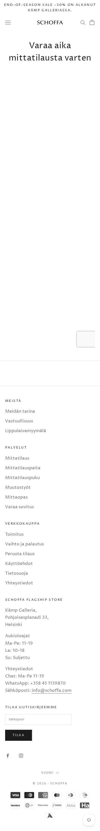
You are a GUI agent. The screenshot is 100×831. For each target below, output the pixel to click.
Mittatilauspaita (23, 468)
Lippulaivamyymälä (25, 431)
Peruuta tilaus (20, 554)
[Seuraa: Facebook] (7, 755)
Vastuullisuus (19, 421)
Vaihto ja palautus (24, 544)
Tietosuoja (16, 573)
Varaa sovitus (19, 507)
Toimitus (14, 534)
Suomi (47, 773)
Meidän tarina (20, 411)
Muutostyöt (18, 487)
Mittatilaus (17, 458)
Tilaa (19, 735)
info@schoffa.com (52, 690)
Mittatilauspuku (22, 478)
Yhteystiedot (19, 583)
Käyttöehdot (19, 564)
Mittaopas (16, 497)
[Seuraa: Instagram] (21, 755)
